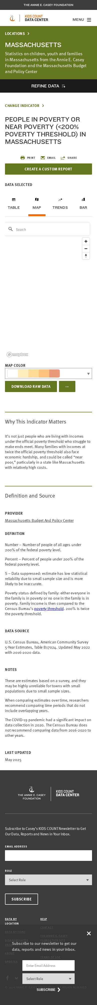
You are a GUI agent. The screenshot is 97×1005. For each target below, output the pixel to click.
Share (72, 157)
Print (31, 157)
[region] (48, 289)
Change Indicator (22, 105)
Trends (60, 207)
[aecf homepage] (12, 18)
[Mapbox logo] (17, 354)
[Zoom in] (86, 241)
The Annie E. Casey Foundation (48, 5)
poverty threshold (48, 608)
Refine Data (45, 85)
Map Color (15, 365)
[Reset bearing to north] (86, 255)
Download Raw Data (30, 386)
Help (43, 919)
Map (37, 207)
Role (8, 871)
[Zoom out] (86, 248)
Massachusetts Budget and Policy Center (39, 520)
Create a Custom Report (48, 169)
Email (51, 157)
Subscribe (21, 899)
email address (16, 846)
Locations (15, 33)
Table (14, 207)
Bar (83, 207)
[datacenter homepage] (36, 18)
